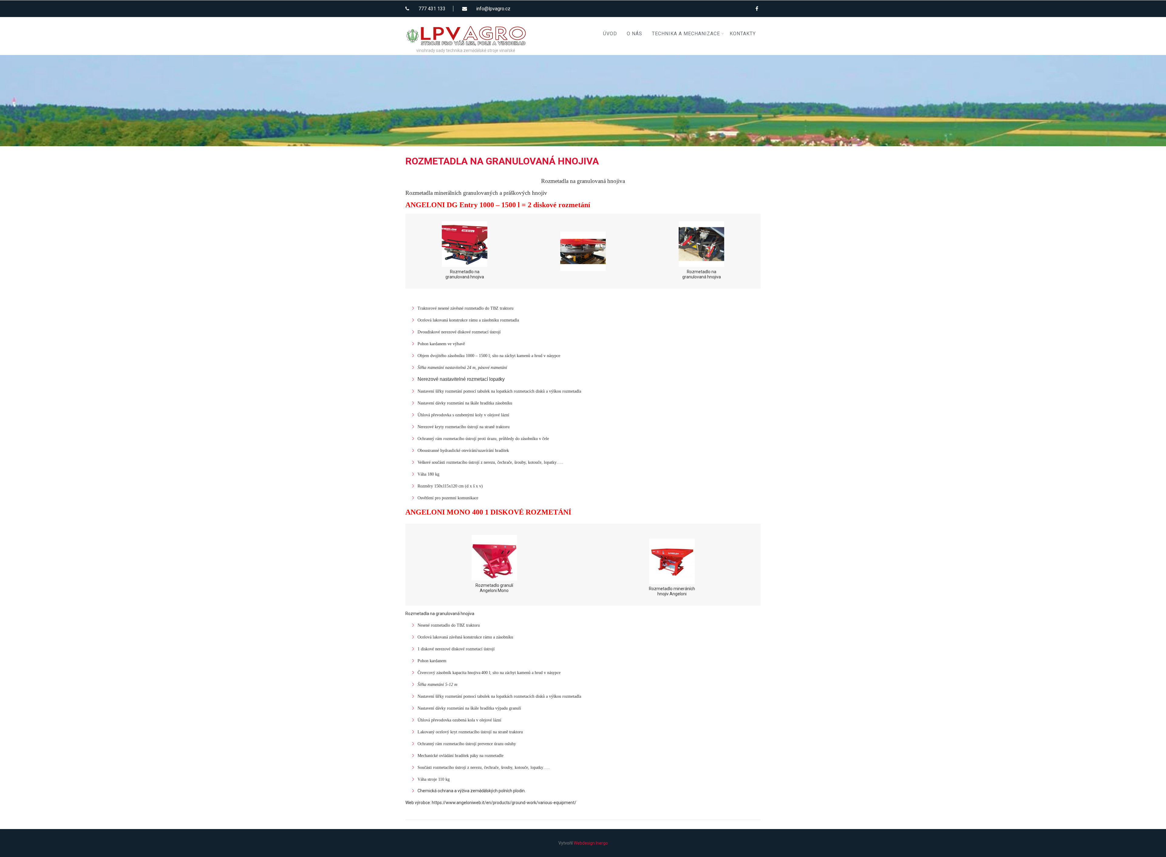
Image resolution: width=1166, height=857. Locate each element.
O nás (634, 33)
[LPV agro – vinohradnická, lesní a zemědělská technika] (465, 19)
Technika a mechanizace (686, 33)
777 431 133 (431, 9)
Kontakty (743, 33)
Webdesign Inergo (591, 843)
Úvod (610, 33)
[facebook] (756, 8)
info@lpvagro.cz (493, 9)
